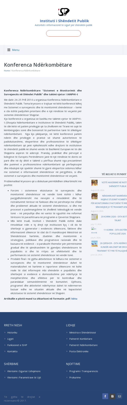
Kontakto (12, 351)
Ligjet (10, 338)
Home (7, 70)
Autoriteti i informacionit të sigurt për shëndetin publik (63, 25)
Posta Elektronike (78, 351)
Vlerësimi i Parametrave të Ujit (24, 377)
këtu (74, 298)
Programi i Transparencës (83, 371)
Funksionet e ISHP (17, 345)
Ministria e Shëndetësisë (82, 332)
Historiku (12, 332)
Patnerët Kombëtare (80, 338)
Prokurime (75, 377)
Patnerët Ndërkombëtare (83, 345)
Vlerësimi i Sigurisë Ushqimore (24, 371)
